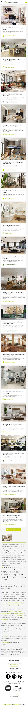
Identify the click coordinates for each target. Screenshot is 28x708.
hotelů (9, 613)
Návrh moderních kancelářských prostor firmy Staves (12, 94)
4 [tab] (8, 567)
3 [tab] (6, 567)
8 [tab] (16, 567)
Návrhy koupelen (8, 233)
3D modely (20, 615)
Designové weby (7, 704)
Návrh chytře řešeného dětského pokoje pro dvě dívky (13, 28)
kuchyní (21, 603)
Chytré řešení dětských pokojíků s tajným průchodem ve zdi (13, 162)
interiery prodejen (18, 613)
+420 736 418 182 (14, 664)
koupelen (3, 605)
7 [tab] (14, 567)
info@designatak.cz (14, 666)
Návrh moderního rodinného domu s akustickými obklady (11, 60)
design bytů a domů (10, 603)
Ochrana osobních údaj (14, 695)
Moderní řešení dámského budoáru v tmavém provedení (13, 191)
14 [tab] (14, 569)
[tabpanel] (14, 550)
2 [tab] (4, 567)
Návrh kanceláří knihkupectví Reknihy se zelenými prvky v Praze (12, 322)
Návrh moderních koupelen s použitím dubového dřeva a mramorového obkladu (13, 226)
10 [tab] (20, 567)
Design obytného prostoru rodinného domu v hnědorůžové (14, 487)
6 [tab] (12, 567)
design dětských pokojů (13, 605)
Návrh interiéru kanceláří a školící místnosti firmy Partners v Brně (13, 453)
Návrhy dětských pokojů (10, 35)
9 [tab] (18, 567)
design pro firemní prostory (15, 611)
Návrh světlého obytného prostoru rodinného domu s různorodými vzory (12, 516)
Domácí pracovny (9, 399)
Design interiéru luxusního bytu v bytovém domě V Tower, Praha (13, 293)
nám (6, 636)
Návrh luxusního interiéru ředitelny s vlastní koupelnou (13, 257)
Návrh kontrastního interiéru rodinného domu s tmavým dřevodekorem (12, 425)
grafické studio (16, 704)
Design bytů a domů (9, 67)
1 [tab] (2, 567)
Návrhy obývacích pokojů (10, 494)
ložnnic (17, 603)
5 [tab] (10, 567)
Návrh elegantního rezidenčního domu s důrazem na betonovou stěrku (12, 126)
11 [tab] (22, 567)
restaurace (4, 613)
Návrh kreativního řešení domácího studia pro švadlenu (13, 392)
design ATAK (6, 642)
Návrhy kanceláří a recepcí (10, 102)
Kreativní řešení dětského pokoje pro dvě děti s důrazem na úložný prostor (14, 355)
